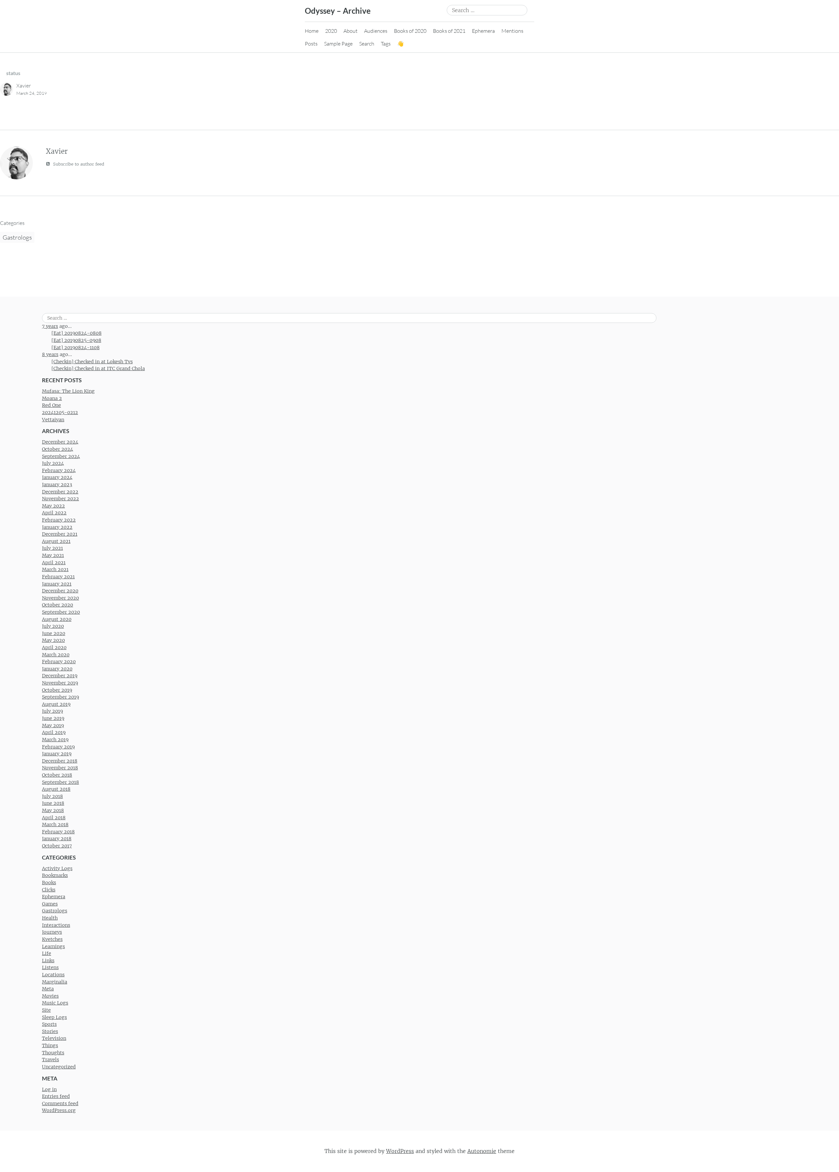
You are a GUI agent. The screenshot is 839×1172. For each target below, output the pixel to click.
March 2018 (55, 824)
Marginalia (54, 982)
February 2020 (59, 662)
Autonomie (481, 1151)
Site (46, 1010)
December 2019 (59, 676)
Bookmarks (55, 875)
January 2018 (56, 839)
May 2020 (53, 640)
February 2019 (58, 747)
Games (50, 904)
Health (50, 918)
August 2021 (56, 541)
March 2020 (55, 655)
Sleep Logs (54, 1017)
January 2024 (57, 477)
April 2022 (54, 513)
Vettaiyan (53, 420)
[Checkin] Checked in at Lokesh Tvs (92, 362)
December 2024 (60, 442)
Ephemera (483, 31)
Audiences (375, 31)
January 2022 (57, 527)
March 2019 (55, 740)
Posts (311, 43)
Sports (49, 1024)
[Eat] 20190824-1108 (75, 347)
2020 (331, 31)
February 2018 (58, 832)
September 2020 (61, 612)
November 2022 (60, 499)
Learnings (53, 946)
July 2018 (52, 796)
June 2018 (53, 803)
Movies (50, 996)
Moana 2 (52, 398)
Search (366, 43)
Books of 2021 (449, 31)
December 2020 (60, 591)
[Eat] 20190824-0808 (76, 333)
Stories (50, 1031)
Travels (50, 1060)
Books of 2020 (410, 31)
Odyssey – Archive (338, 10)
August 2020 (56, 619)
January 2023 (57, 484)
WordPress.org (59, 1110)
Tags (386, 43)
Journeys (52, 932)
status (13, 73)
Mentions (512, 31)
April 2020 (54, 647)
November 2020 (60, 598)
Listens (50, 967)
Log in (49, 1089)
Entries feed (56, 1096)
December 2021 (59, 534)
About (350, 31)
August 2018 (56, 789)
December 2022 (60, 492)
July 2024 (53, 463)
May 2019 (53, 725)
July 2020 (53, 626)
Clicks (48, 890)
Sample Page (338, 43)
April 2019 (54, 732)
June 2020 (53, 633)
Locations (53, 975)
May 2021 (53, 555)
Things (50, 1045)
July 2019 (52, 711)
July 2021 (52, 548)
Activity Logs (57, 868)
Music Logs (55, 1003)
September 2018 (60, 782)
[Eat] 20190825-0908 (76, 340)
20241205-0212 (60, 412)
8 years (50, 354)
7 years (50, 326)
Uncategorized (59, 1067)
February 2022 (59, 520)
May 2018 (53, 810)
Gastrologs (17, 237)
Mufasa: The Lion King (68, 391)
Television (54, 1038)
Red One (51, 405)
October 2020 (57, 605)
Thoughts (53, 1053)
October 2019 (57, 690)
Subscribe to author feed (78, 164)
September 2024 (61, 456)
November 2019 (60, 683)
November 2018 (60, 768)
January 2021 (56, 584)
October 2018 (57, 775)
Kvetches (52, 939)
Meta (48, 989)
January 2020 (57, 669)
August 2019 (56, 704)
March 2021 (55, 569)
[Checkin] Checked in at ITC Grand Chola (98, 368)
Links (48, 960)
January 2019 (56, 754)
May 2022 (53, 506)
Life (46, 953)
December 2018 (59, 761)
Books (49, 882)
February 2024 (59, 470)
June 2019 (53, 718)
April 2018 (54, 818)
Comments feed (60, 1103)
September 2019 (60, 697)
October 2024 (57, 449)
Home (312, 31)
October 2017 (57, 846)
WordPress (400, 1151)
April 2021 (54, 563)
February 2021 (58, 577)
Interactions (56, 925)
